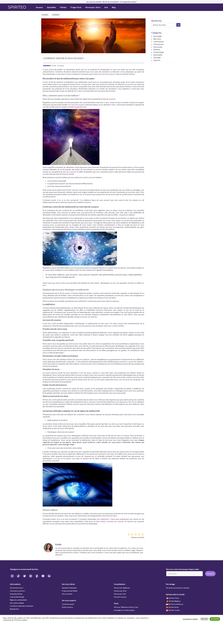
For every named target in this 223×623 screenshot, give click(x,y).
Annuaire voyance (120, 597)
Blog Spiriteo (14, 609)
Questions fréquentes (69, 588)
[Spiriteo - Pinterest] (31, 576)
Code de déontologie (17, 597)
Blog (113, 7)
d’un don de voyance (76, 104)
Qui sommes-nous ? (16, 588)
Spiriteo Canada (174, 610)
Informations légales (17, 603)
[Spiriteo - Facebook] (37, 576)
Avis (106, 7)
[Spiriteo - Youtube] (43, 576)
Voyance (39, 7)
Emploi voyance (67, 607)
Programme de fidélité (69, 591)
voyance (112, 99)
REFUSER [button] (204, 619)
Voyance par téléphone (122, 588)
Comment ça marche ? (17, 591)
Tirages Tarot (75, 7)
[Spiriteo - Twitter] (25, 576)
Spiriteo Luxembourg (175, 604)
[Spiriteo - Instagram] (12, 576)
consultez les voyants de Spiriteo (120, 521)
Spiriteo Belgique (174, 601)
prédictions (104, 519)
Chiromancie (158, 44)
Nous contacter (67, 594)
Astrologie (157, 36)
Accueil (45, 15)
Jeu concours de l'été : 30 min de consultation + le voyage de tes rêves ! (111, 2)
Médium (156, 49)
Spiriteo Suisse (174, 607)
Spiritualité (157, 55)
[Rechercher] (178, 25)
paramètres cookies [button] (190, 619)
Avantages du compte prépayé (124, 610)
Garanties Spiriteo (16, 594)
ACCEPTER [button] (215, 619)
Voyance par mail (120, 594)
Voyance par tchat (120, 591)
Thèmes (63, 7)
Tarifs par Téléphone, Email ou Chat (126, 607)
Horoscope (157, 47)
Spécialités (51, 7)
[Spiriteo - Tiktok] (18, 576)
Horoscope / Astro (92, 7)
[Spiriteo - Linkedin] (49, 576)
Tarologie (157, 57)
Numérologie (158, 52)
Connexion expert (68, 604)
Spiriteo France (174, 598)
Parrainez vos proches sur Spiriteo (177, 588)
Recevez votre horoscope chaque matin (182, 569)
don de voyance (108, 74)
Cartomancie (158, 41)
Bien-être (157, 39)
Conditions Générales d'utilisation (21, 606)
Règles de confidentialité (18, 600)
